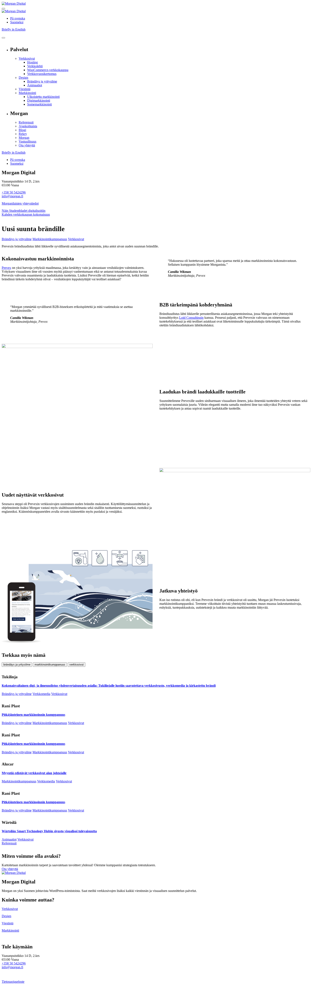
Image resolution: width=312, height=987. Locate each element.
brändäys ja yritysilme (16, 664)
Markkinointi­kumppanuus (49, 239)
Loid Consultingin (191, 317)
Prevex (6, 268)
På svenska (17, 18)
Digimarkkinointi (38, 100)
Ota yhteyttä (27, 145)
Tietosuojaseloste (13, 981)
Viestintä (24, 89)
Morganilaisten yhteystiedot (20, 203)
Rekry (23, 134)
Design (23, 77)
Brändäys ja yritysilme (42, 81)
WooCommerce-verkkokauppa (47, 70)
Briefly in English (13, 29)
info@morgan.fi (12, 196)
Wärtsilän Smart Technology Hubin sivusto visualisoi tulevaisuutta (49, 831)
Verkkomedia (41, 694)
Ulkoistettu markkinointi (43, 96)
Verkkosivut (27, 58)
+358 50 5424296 (14, 192)
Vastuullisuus (27, 141)
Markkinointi (27, 93)
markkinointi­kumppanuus (50, 664)
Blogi (22, 130)
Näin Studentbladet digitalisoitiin (23, 210)
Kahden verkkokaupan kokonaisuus (26, 214)
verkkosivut (76, 664)
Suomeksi (16, 22)
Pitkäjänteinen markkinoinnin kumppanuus (33, 714)
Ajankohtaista (28, 126)
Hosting (32, 62)
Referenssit (26, 122)
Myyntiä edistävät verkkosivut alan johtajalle (34, 773)
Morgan (24, 137)
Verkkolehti (35, 66)
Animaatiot (34, 85)
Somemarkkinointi (39, 104)
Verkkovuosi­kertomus (41, 74)
